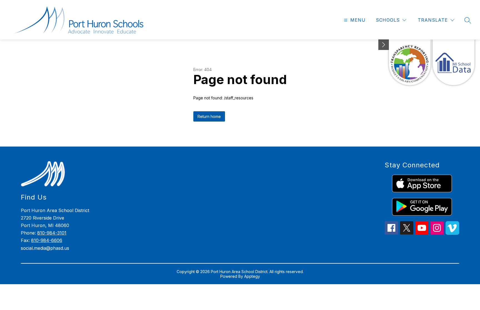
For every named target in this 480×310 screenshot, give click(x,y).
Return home (209, 116)
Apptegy (252, 276)
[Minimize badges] (383, 44)
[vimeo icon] (452, 233)
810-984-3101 (51, 233)
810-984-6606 (46, 240)
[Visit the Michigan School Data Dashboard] (453, 62)
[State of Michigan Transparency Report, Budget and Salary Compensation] (410, 62)
